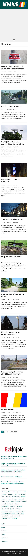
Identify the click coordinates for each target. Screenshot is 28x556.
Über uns (3, 531)
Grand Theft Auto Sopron (11, 106)
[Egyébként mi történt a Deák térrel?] (14, 285)
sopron (23, 511)
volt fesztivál (17, 516)
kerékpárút (10, 504)
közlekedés (19, 506)
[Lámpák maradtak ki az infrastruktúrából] (14, 323)
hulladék (18, 501)
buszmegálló (22, 494)
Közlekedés (16, 337)
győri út (12, 501)
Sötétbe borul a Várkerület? (12, 219)
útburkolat (14, 518)
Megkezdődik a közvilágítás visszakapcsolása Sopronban (12, 67)
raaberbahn (4, 511)
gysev (7, 501)
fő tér (3, 501)
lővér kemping (5, 508)
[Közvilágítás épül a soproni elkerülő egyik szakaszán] (14, 362)
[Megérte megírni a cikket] (14, 247)
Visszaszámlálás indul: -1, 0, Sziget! (11, 477)
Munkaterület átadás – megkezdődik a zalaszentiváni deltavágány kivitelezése (12, 482)
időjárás (24, 501)
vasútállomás (5, 516)
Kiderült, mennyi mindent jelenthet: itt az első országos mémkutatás (13, 464)
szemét (13, 513)
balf (25, 492)
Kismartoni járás (17, 412)
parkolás (12, 508)
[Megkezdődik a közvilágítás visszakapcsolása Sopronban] (14, 57)
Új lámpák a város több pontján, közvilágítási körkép (12, 143)
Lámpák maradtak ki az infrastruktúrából (10, 333)
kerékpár (4, 504)
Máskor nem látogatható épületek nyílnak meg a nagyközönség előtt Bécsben (13, 471)
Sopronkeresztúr (6, 513)
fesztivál (21, 499)
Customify (18, 553)
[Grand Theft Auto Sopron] (14, 97)
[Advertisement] (14, 23)
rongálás (18, 511)
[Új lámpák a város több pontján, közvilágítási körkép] (14, 132)
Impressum (4, 541)
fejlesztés (23, 496)
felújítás (9, 499)
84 (9, 492)
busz (16, 494)
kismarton (12, 506)
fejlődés (4, 499)
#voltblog (4, 492)
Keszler (3, 109)
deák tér (8, 496)
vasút (22, 513)
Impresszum (4, 538)
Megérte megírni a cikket (11, 257)
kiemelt (16, 504)
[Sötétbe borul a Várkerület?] (14, 210)
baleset (20, 492)
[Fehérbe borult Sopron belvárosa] (14, 170)
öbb (9, 518)
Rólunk (3, 527)
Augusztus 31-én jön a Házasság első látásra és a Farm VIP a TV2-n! (14, 457)
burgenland (10, 494)
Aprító (15, 109)
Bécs (3, 496)
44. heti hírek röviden (9, 410)
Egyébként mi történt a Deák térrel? (12, 295)
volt (11, 516)
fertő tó (15, 499)
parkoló (18, 508)
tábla (18, 513)
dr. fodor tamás (15, 496)
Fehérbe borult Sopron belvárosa (10, 181)
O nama (3, 534)
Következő (14, 432)
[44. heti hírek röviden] (14, 400)
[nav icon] (14, 40)
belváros (4, 494)
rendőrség (11, 511)
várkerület (4, 518)
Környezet (16, 71)
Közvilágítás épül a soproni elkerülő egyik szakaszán (12, 373)
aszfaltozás (14, 492)
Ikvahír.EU (3, 71)
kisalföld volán (5, 506)
